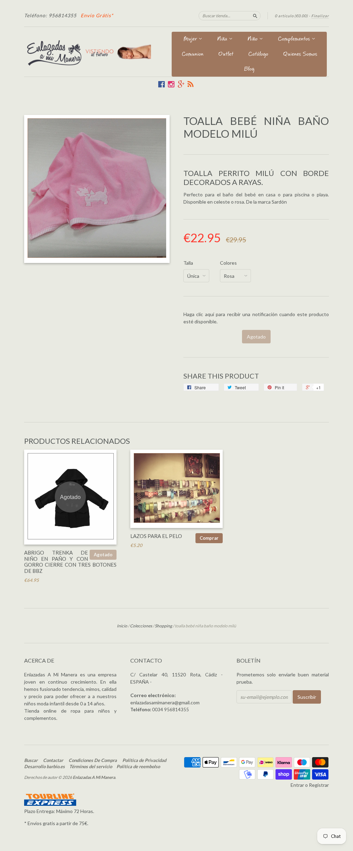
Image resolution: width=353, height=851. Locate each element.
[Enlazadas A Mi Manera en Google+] (181, 84)
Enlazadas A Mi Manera (94, 777)
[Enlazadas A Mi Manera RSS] (190, 84)
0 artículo (291, 15)
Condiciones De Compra (93, 760)
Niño (253, 39)
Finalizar (320, 15)
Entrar (297, 785)
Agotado (103, 554)
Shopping (163, 625)
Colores (228, 263)
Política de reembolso (138, 766)
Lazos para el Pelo (156, 536)
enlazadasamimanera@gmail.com (165, 702)
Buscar (31, 760)
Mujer (191, 39)
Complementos (295, 39)
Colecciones (141, 625)
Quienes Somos (300, 54)
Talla (188, 263)
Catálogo (258, 54)
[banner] (87, 51)
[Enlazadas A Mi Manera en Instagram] (171, 84)
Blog (249, 69)
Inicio (122, 625)
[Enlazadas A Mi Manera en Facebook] (161, 84)
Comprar (209, 538)
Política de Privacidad (144, 760)
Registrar (319, 785)
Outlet (225, 54)
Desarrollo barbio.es (44, 766)
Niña (223, 39)
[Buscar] (255, 15)
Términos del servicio (90, 766)
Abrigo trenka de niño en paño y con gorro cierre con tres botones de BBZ (70, 561)
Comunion (192, 54)
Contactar (53, 760)
